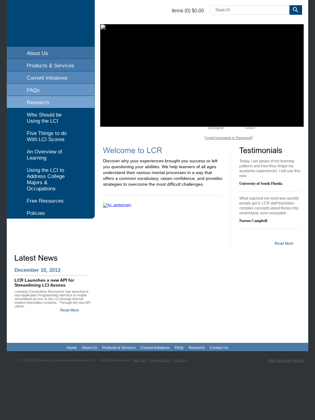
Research (38, 102)
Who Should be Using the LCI (44, 118)
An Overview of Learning (44, 155)
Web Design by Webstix (286, 360)
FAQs (33, 90)
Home (72, 348)
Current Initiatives (47, 78)
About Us (37, 53)
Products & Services (50, 66)
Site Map (139, 360)
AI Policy (180, 360)
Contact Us (219, 348)
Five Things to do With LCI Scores (46, 136)
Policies (36, 213)
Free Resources (45, 201)
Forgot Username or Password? (229, 138)
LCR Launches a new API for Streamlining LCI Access (44, 282)
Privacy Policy (159, 360)
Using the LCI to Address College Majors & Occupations (46, 179)
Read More (69, 310)
